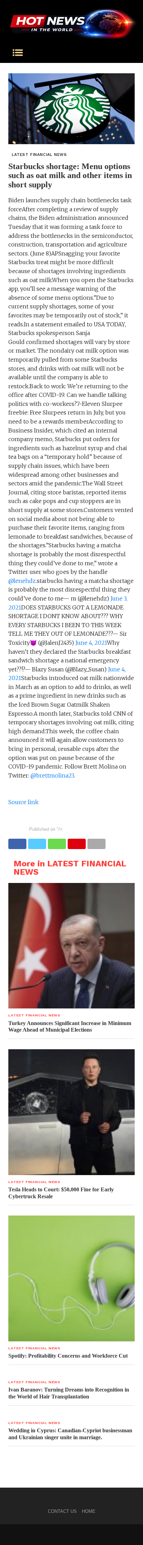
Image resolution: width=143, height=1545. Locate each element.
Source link (23, 802)
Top (135, 1535)
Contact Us (62, 1511)
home (88, 1511)
